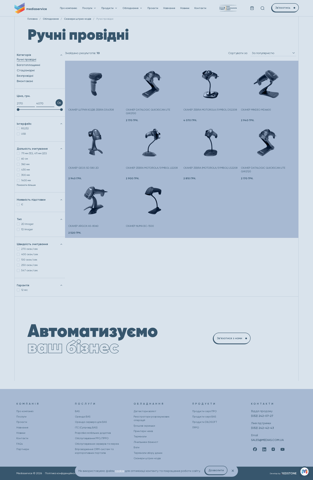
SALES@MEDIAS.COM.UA (267, 440)
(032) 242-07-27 (262, 415)
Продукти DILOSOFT (204, 422)
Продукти (107, 8)
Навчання (169, 8)
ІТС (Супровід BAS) (86, 427)
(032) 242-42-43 (262, 428)
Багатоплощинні (28, 65)
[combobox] (273, 53)
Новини (184, 8)
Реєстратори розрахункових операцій (151, 418)
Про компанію (68, 8)
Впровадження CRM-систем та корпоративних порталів (94, 451)
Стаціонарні (26, 70)
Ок (59, 102)
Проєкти (153, 8)
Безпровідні (25, 75)
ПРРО (195, 427)
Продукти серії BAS (204, 416)
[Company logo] (31, 8)
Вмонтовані (25, 81)
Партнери (22, 449)
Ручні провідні (26, 59)
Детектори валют (145, 411)
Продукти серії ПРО (204, 411)
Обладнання (130, 8)
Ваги (136, 447)
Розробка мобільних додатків (93, 432)
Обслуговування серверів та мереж (97, 443)
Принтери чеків (143, 431)
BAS (77, 411)
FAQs (19, 443)
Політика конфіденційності (61, 473)
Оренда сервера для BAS (91, 422)
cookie (119, 471)
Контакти (200, 8)
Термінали (140, 436)
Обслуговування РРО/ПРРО (92, 438)
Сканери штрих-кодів (147, 458)
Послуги (87, 8)
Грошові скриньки (144, 425)
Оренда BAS (82, 416)
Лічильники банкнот (146, 442)
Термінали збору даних (148, 452)
